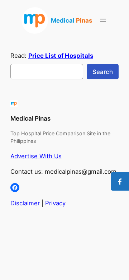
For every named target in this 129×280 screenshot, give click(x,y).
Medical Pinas (30, 118)
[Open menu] (103, 20)
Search (102, 71)
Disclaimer (25, 203)
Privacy (55, 203)
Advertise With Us (36, 156)
